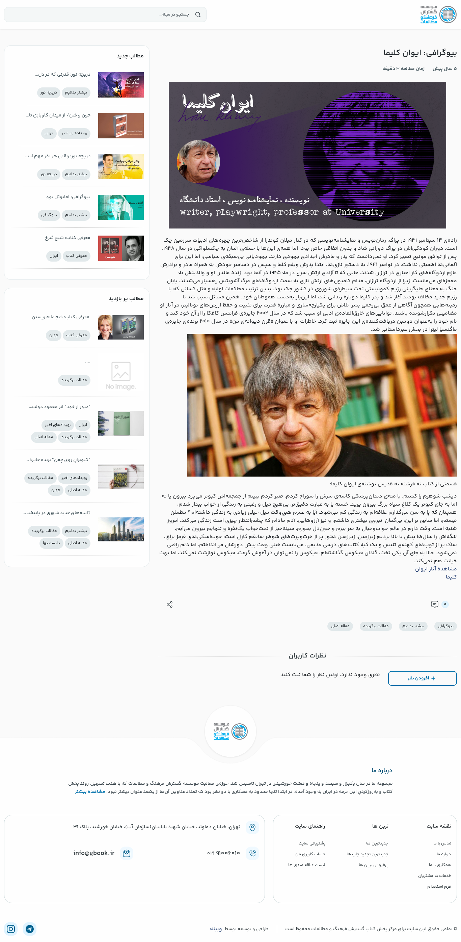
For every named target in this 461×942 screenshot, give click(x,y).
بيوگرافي (446, 626)
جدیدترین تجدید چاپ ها (367, 854)
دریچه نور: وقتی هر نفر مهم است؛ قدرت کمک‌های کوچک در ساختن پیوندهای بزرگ (56, 157)
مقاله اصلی (340, 626)
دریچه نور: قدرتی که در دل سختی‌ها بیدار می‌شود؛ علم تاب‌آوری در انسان (62, 75)
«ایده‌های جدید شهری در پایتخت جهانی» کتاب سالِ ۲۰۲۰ (58, 513)
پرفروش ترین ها (373, 865)
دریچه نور (48, 92)
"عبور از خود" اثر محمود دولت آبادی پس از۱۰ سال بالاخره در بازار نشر (58, 407)
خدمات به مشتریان (434, 875)
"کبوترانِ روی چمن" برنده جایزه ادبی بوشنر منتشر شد (59, 460)
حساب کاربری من (310, 854)
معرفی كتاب (76, 256)
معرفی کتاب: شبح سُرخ (67, 238)
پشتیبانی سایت (312, 843)
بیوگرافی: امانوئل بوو (68, 197)
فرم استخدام (439, 886)
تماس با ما (442, 843)
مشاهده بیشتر (90, 792)
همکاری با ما (440, 865)
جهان (49, 133)
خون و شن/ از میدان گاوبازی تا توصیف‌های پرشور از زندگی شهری (56, 116)
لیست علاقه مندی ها (306, 865)
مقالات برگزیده (376, 626)
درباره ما (444, 854)
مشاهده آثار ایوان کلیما (436, 573)
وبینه (216, 929)
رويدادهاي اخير (74, 133)
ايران (54, 256)
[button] (170, 604)
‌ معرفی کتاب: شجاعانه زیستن (61, 317)
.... (87, 362)
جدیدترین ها (377, 843)
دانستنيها (51, 543)
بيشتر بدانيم (413, 626)
